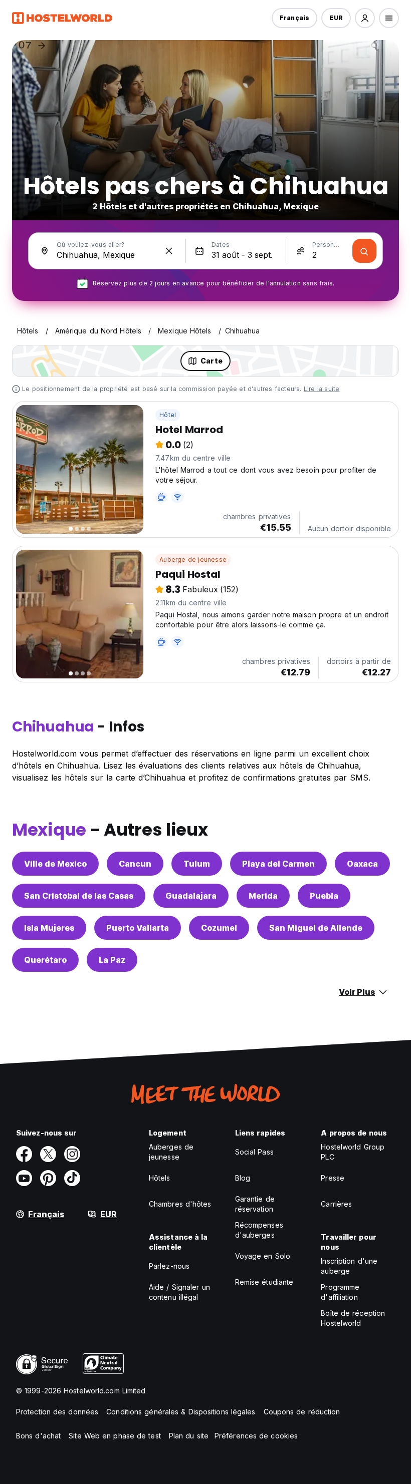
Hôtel (167, 415)
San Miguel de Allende (315, 928)
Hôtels (159, 1178)
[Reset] (169, 251)
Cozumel (219, 928)
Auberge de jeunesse (193, 559)
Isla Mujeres (49, 928)
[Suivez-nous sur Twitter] (48, 1154)
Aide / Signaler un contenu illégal (179, 1292)
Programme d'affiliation (340, 1292)
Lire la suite (322, 389)
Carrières (336, 1204)
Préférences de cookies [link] (256, 1435)
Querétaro (45, 960)
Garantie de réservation (255, 1204)
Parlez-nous (169, 1266)
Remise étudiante (264, 1282)
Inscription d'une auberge (349, 1266)
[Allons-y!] (364, 251)
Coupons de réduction (302, 1411)
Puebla (324, 896)
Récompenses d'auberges (259, 1230)
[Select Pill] (365, 18)
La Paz (112, 960)
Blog (242, 1178)
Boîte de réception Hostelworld (353, 1318)
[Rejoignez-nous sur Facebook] (24, 1154)
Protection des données (57, 1411)
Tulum (196, 864)
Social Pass (254, 1152)
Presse (332, 1178)
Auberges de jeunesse (171, 1152)
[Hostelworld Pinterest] (48, 1178)
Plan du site (189, 1435)
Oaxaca (362, 864)
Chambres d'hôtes (180, 1204)
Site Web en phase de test (115, 1435)
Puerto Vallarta (137, 928)
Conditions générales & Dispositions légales (180, 1411)
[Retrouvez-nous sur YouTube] (24, 1178)
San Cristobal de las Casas (78, 896)
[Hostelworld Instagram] (72, 1154)
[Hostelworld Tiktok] (72, 1178)
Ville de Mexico (55, 864)
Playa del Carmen (278, 864)
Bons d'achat (38, 1435)
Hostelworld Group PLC (352, 1152)
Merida (263, 896)
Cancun (135, 864)
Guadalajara (191, 896)
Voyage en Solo (262, 1256)
